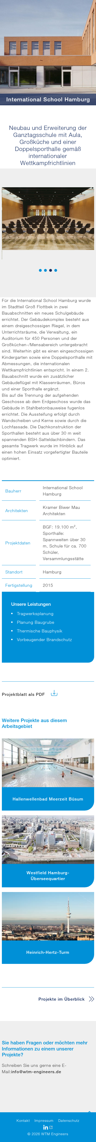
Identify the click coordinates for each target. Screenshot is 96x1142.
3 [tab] (50, 270)
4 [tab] (55, 270)
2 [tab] (45, 270)
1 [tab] (40, 270)
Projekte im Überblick (61, 999)
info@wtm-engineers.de (36, 1071)
